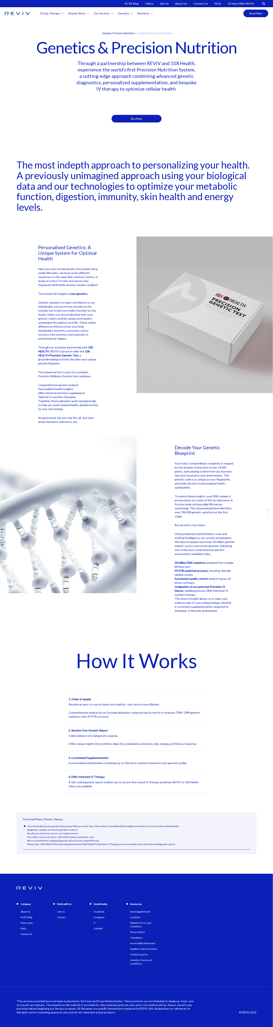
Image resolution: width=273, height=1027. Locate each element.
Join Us (164, 3)
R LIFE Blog (132, 3)
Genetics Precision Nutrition (118, 33)
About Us (181, 3)
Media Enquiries (139, 954)
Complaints (136, 937)
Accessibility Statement (142, 943)
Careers (61, 917)
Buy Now (136, 118)
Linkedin (98, 928)
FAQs (217, 3)
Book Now (255, 13)
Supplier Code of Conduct (143, 948)
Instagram (99, 917)
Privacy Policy (137, 932)
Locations (135, 917)
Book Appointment (140, 911)
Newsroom (27, 922)
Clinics (149, 3)
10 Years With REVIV (241, 3)
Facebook (99, 911)
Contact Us (200, 3)
